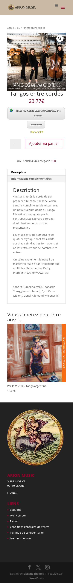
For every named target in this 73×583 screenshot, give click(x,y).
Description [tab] (18, 172)
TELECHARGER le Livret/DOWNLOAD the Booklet (38, 113)
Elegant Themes (33, 573)
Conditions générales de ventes (29, 527)
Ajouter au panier (44, 143)
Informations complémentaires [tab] (31, 178)
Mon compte (18, 515)
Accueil (11, 27)
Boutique (15, 509)
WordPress (37, 578)
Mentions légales (20, 538)
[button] (59, 38)
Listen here (36, 124)
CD (18, 27)
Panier (14, 521)
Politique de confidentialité (27, 532)
